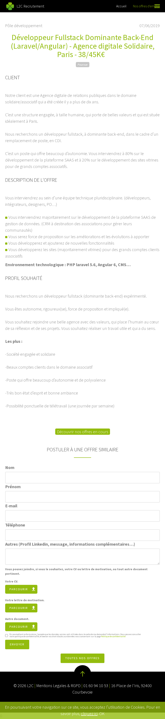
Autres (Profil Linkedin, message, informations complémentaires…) (70, 544)
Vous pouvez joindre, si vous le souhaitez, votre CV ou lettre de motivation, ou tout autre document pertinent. (76, 571)
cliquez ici (89, 713)
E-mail (11, 505)
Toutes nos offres (82, 658)
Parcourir (18, 589)
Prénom (13, 486)
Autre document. (17, 619)
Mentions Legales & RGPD (58, 685)
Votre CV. (11, 581)
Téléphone (15, 525)
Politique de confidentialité (113, 636)
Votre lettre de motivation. (24, 600)
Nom (9, 467)
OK (101, 713)
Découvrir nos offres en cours (82, 431)
